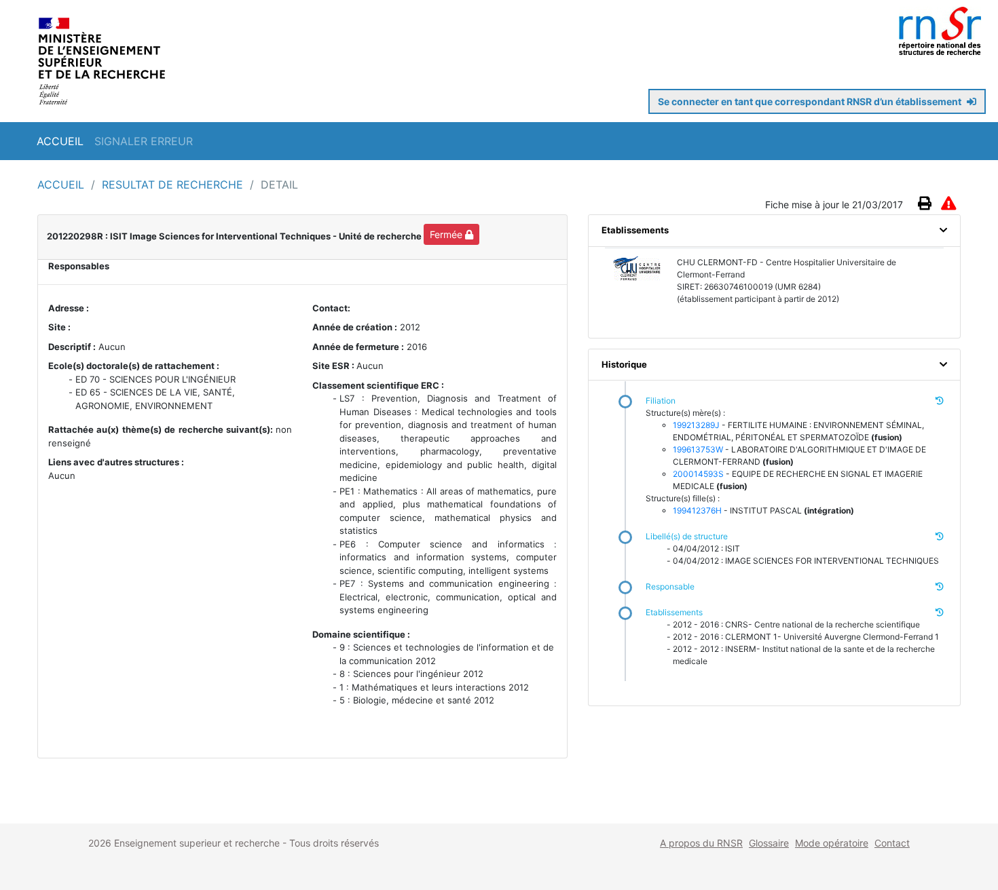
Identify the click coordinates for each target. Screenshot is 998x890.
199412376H (697, 510)
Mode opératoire (831, 843)
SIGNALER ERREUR (143, 141)
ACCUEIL (60, 141)
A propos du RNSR (701, 843)
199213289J (696, 425)
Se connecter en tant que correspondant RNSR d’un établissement (810, 101)
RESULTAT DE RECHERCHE (174, 184)
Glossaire (769, 843)
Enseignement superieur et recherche (198, 843)
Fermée (447, 234)
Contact (892, 843)
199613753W (698, 449)
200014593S (698, 474)
